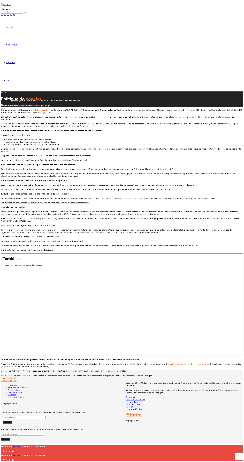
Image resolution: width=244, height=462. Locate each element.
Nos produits (12, 45)
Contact (10, 80)
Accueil (9, 27)
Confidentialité (15, 392)
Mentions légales (16, 397)
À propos (10, 62)
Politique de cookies (17, 387)
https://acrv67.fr (43, 110)
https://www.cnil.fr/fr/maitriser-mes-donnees (188, 364)
